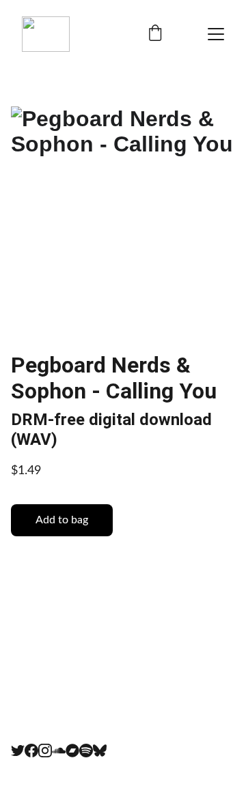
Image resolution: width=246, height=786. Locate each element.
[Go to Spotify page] (86, 750)
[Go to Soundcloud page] (59, 750)
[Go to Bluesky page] (100, 750)
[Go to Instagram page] (45, 750)
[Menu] (216, 34)
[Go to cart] (155, 34)
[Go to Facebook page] (31, 750)
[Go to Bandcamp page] (72, 750)
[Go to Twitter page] (18, 750)
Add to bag (62, 519)
